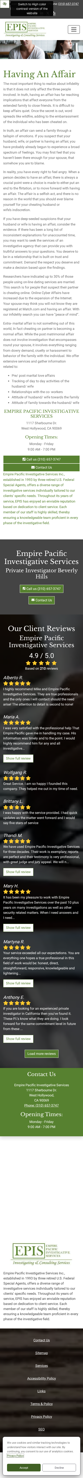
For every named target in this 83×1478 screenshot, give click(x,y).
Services (41, 1366)
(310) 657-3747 (68, 4)
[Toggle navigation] (74, 29)
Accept (24, 1467)
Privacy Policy (41, 1417)
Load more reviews (41, 1054)
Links (41, 1391)
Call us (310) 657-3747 (43, 459)
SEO (41, 1429)
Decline (59, 1467)
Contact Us (43, 467)
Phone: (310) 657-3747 (41, 1105)
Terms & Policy (41, 1404)
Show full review (18, 758)
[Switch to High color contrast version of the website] (4, 4)
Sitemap (41, 1353)
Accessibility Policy (41, 1378)
